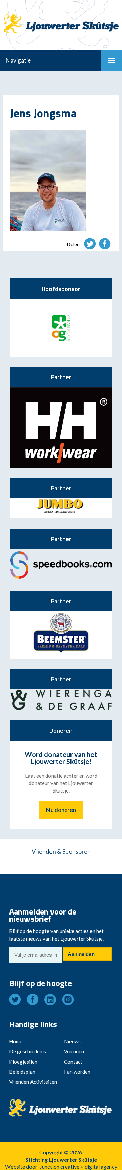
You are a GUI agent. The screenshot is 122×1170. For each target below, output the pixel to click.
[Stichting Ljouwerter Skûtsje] (61, 17)
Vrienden (74, 1051)
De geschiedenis (27, 1051)
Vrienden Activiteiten (33, 1082)
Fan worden (77, 1072)
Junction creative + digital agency (78, 1166)
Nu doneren (61, 809)
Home (15, 1041)
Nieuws (72, 1041)
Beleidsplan (22, 1072)
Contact (73, 1061)
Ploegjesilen (23, 1061)
